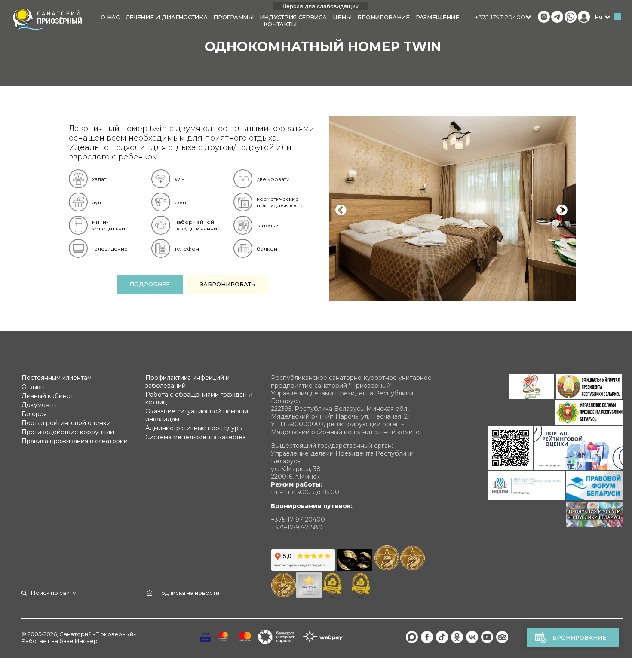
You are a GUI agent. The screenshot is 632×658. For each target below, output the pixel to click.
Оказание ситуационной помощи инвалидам (196, 415)
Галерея (34, 414)
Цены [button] (342, 17)
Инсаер (86, 640)
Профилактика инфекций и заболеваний (187, 381)
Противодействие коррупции (67, 432)
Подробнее (149, 284)
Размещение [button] (437, 17)
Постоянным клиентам (56, 378)
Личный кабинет (47, 396)
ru (598, 16)
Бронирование (579, 637)
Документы (39, 405)
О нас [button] (110, 17)
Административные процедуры (194, 428)
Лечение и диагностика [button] (167, 17)
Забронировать (227, 284)
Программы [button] (233, 17)
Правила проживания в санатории (74, 441)
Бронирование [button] (383, 17)
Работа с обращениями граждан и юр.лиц (198, 398)
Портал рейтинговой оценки (65, 423)
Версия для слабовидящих (320, 6)
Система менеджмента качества (195, 437)
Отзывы (33, 387)
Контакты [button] (280, 24)
